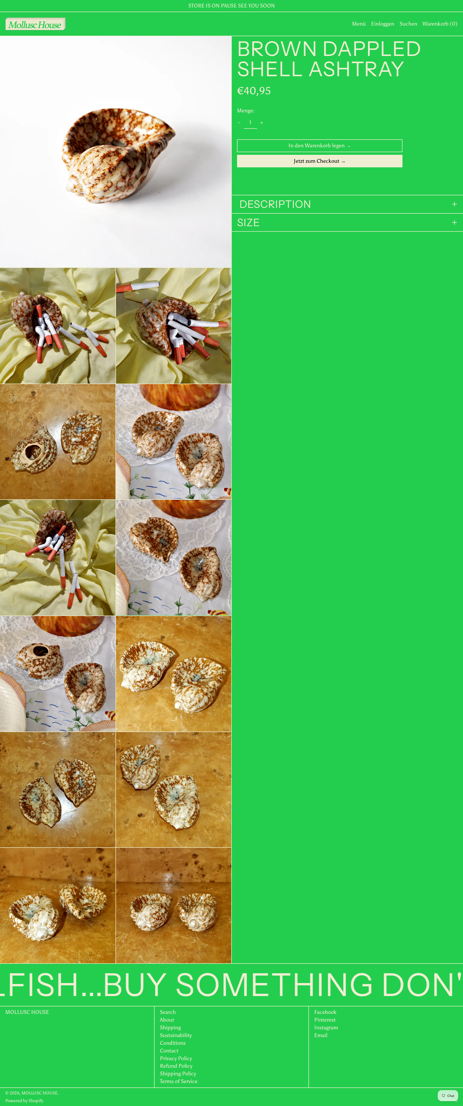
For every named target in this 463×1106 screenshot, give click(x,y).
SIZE (248, 222)
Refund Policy (176, 1066)
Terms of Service (178, 1081)
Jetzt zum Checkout (316, 161)
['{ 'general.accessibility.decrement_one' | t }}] (239, 123)
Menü (359, 23)
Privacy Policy (176, 1058)
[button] (408, 24)
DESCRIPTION (274, 204)
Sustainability (176, 1035)
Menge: (246, 111)
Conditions (173, 1043)
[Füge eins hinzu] (261, 123)
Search (168, 1012)
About (167, 1020)
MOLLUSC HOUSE (27, 1012)
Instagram (326, 1028)
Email (320, 1035)
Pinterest (325, 1020)
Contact (169, 1050)
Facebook (325, 1012)
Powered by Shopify (24, 1100)
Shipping (170, 1027)
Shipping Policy (178, 1073)
